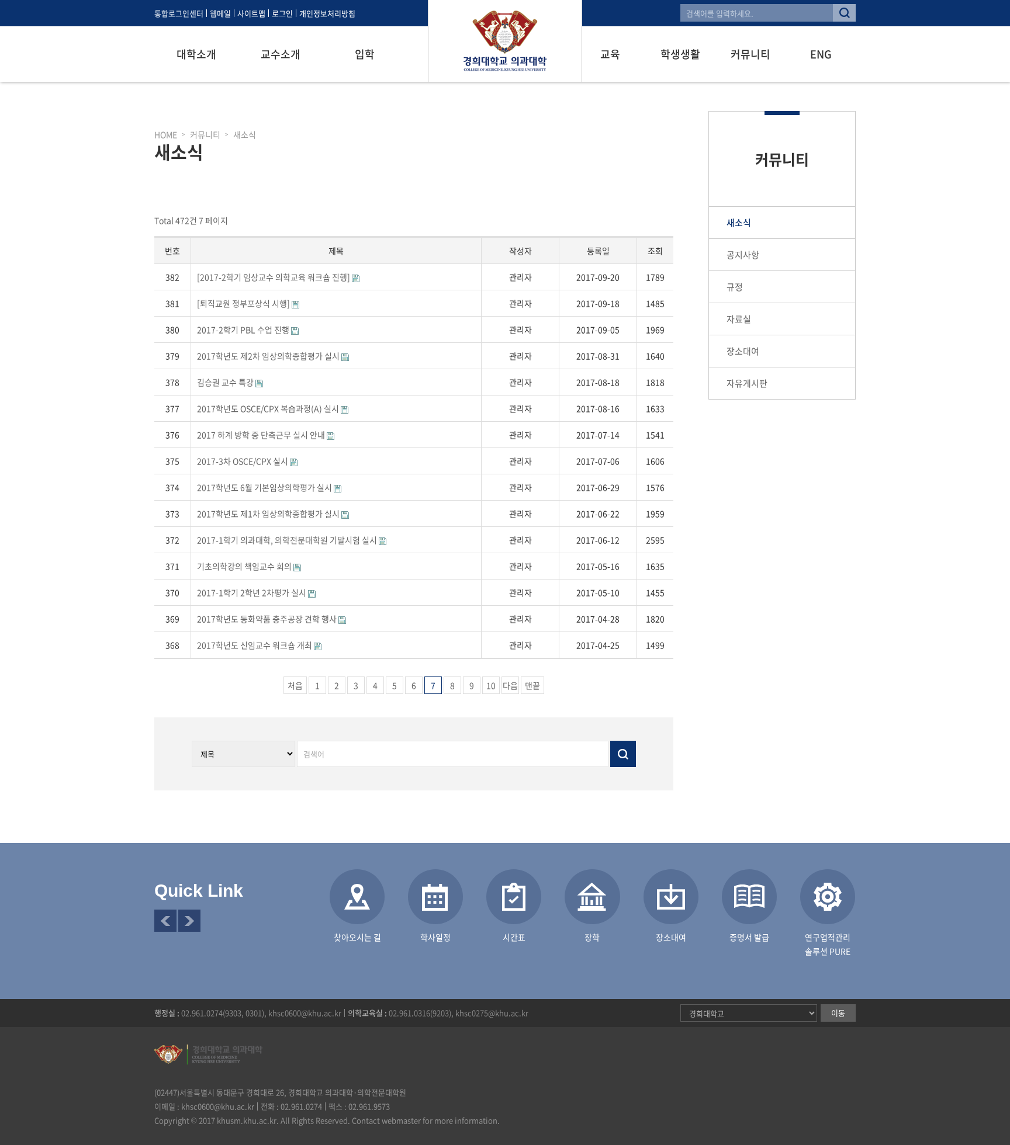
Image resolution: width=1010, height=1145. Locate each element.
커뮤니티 (750, 54)
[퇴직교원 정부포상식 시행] (244, 303)
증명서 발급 (749, 937)
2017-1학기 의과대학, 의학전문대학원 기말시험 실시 (288, 540)
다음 (510, 685)
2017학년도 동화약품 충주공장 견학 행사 (267, 618)
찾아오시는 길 (357, 937)
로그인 (282, 13)
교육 (610, 54)
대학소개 (196, 54)
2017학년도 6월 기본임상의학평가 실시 (265, 487)
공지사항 (743, 254)
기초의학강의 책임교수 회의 (245, 566)
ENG (821, 54)
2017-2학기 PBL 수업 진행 (244, 329)
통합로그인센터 (178, 13)
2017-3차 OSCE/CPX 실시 (243, 461)
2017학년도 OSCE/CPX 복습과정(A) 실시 (269, 408)
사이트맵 (251, 13)
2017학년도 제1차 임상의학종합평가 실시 (269, 513)
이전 (165, 921)
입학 (365, 54)
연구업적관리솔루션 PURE (827, 944)
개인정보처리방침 (327, 13)
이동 (838, 1012)
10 (491, 685)
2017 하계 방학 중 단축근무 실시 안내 (262, 434)
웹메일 (220, 13)
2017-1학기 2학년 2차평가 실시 (252, 592)
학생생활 (680, 54)
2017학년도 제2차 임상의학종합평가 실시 (269, 356)
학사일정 (435, 937)
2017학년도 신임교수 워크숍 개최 (255, 645)
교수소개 (280, 54)
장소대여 (743, 351)
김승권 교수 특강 (226, 382)
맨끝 (532, 685)
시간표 (514, 937)
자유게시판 (747, 383)
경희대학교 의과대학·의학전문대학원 (505, 41)
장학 (592, 937)
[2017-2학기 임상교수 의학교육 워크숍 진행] (274, 277)
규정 (735, 286)
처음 (295, 685)
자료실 (739, 319)
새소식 (739, 222)
